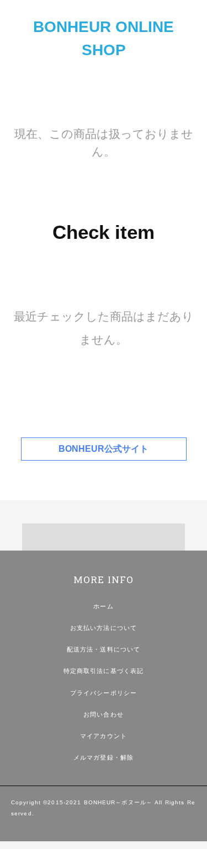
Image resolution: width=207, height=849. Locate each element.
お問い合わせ (103, 714)
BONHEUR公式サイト (103, 448)
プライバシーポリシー (103, 693)
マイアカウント (103, 736)
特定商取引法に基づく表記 (103, 671)
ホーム (103, 606)
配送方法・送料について (103, 649)
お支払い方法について (103, 627)
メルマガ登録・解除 (103, 757)
